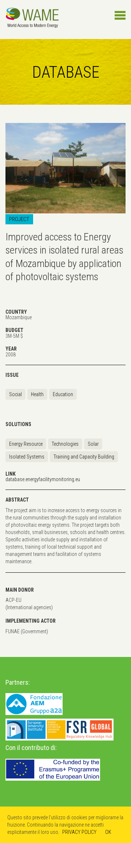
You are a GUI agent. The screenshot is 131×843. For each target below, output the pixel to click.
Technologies (65, 444)
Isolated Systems (26, 457)
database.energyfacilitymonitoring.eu (42, 479)
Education (63, 394)
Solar (93, 444)
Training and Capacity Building (83, 457)
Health (37, 394)
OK (108, 832)
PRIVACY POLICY (79, 832)
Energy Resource (26, 444)
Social (15, 394)
